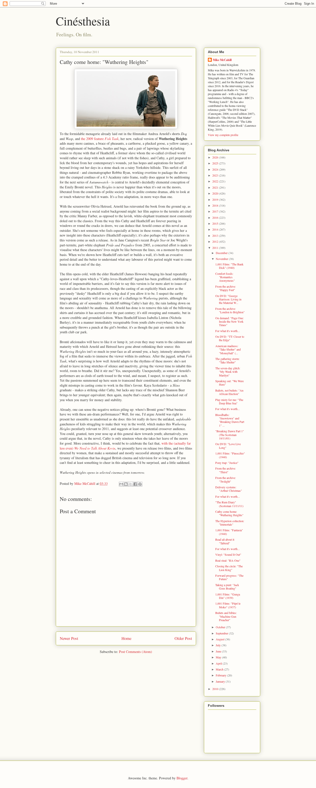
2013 (215, 235)
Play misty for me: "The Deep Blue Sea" (229, 401)
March (220, 669)
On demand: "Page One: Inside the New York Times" (229, 321)
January (221, 681)
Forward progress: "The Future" (229, 577)
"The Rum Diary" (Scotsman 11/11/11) (229, 504)
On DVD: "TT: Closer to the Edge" (229, 338)
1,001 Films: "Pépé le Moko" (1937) (227, 605)
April (219, 663)
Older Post (183, 638)
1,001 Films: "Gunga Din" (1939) (227, 596)
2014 (215, 229)
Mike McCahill (222, 60)
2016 (215, 217)
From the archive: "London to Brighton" (230, 310)
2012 (215, 241)
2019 (215, 199)
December (222, 253)
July (218, 645)
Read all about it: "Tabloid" (225, 541)
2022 (215, 181)
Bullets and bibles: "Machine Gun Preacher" (226, 616)
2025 (215, 163)
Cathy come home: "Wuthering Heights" (229, 513)
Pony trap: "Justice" (226, 463)
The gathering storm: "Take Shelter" (227, 360)
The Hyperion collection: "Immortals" (229, 522)
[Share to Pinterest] (140, 484)
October (221, 627)
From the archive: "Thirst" (225, 470)
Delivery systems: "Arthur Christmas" (228, 488)
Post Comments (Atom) (135, 651)
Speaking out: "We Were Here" (229, 382)
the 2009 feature (99, 138)
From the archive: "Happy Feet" (225, 288)
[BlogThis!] (125, 484)
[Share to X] (130, 484)
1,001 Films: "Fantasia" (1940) (229, 531)
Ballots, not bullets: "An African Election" (229, 392)
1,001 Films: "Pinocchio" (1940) (230, 455)
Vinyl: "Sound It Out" (228, 554)
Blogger (182, 778)
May (219, 657)
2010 (215, 689)
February (221, 675)
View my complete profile (223, 135)
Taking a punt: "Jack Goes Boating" (227, 586)
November (222, 259)
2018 (215, 205)
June (219, 651)
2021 (215, 187)
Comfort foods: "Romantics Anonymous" (225, 277)
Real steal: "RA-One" (227, 560)
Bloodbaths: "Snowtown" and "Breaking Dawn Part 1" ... (229, 420)
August (220, 639)
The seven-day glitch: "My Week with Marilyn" (227, 371)
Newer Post (69, 638)
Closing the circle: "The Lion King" (229, 567)
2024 (215, 169)
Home (126, 638)
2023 (215, 175)
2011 (215, 248)
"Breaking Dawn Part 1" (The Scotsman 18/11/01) (229, 434)
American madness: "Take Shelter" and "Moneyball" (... (228, 349)
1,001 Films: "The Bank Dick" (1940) (229, 266)
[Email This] (121, 484)
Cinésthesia (83, 21)
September (222, 633)
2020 (215, 193)
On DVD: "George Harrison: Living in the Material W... (228, 299)
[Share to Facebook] (135, 484)
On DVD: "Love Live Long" (228, 445)
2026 (215, 157)
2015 (215, 223)
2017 (215, 211)
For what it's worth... (227, 331)
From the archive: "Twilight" (225, 479)
